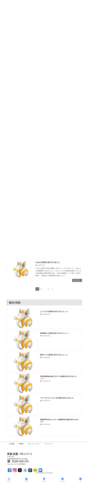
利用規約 (21, 444)
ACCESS (44, 481)
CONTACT (62, 481)
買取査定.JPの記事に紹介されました (54, 333)
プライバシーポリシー (34, 444)
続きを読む (77, 280)
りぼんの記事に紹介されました (47, 262)
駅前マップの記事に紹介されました (54, 355)
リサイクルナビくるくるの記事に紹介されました (57, 398)
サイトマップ (48, 444)
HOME (26, 481)
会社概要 (11, 444)
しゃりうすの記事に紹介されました (54, 311)
